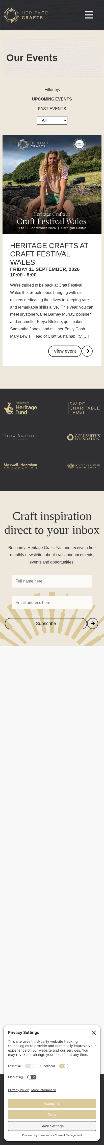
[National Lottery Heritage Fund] (20, 416)
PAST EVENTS (52, 109)
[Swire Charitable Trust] (83, 416)
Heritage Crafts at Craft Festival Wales (49, 254)
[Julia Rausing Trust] (20, 445)
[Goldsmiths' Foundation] (83, 445)
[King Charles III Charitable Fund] (83, 474)
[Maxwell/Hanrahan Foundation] (20, 474)
